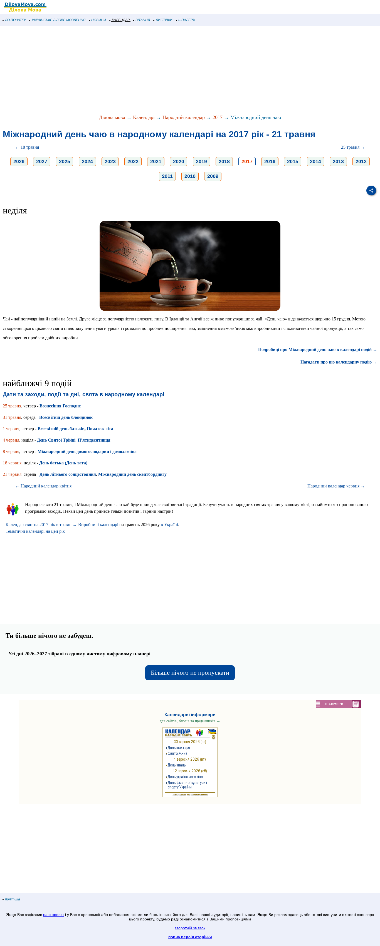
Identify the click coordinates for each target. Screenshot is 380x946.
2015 (292, 161)
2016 (269, 161)
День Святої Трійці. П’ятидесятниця (73, 440)
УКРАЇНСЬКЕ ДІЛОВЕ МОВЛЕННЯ (58, 20)
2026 (18, 161)
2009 (212, 176)
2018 (224, 161)
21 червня (12, 474)
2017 (218, 117)
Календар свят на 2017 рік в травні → (41, 524)
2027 (41, 161)
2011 (167, 176)
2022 (133, 161)
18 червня (12, 462)
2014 (315, 161)
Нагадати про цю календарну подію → (338, 362)
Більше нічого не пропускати (190, 672)
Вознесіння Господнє (60, 406)
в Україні (169, 524)
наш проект (53, 914)
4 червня (11, 440)
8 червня (11, 451)
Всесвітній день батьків (61, 428)
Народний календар (183, 117)
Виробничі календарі (98, 524)
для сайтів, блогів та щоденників (190, 721)
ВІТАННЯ (143, 20)
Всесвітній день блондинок (66, 417)
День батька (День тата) (63, 462)
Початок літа (100, 428)
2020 (178, 161)
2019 (201, 161)
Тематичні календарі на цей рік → (38, 531)
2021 (155, 161)
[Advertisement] (167, 70)
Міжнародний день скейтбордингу (132, 474)
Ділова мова (112, 117)
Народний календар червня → (336, 486)
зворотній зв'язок (190, 928)
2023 (110, 161)
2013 (338, 161)
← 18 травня (27, 147)
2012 (361, 161)
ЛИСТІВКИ (164, 20)
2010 (190, 176)
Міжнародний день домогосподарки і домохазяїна (87, 451)
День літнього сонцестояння (68, 474)
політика (12, 899)
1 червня (11, 428)
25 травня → (353, 147)
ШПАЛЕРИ (186, 20)
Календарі (144, 117)
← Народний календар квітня (43, 486)
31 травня (12, 417)
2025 (64, 161)
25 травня (12, 406)
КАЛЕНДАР (120, 20)
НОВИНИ (98, 20)
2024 (87, 161)
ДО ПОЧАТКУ (15, 20)
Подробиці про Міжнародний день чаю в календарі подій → (317, 349)
